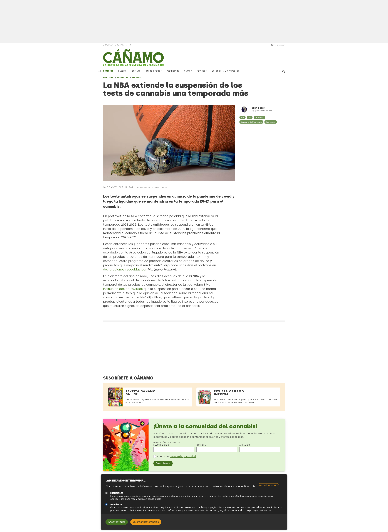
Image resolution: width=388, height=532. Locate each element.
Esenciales (116, 493)
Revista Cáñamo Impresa (229, 393)
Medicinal (173, 71)
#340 (128, 45)
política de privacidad (182, 456)
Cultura (136, 71)
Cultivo (122, 71)
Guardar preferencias (146, 521)
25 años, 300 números (225, 71)
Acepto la (176, 456)
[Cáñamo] (133, 59)
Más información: (268, 485)
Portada (108, 78)
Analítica (116, 504)
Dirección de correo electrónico (166, 443)
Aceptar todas (116, 521)
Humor (188, 71)
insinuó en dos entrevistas (123, 289)
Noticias (108, 71)
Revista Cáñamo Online (140, 393)
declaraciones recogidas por (125, 269)
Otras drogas (154, 71)
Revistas (202, 71)
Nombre (201, 445)
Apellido (244, 445)
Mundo (136, 78)
